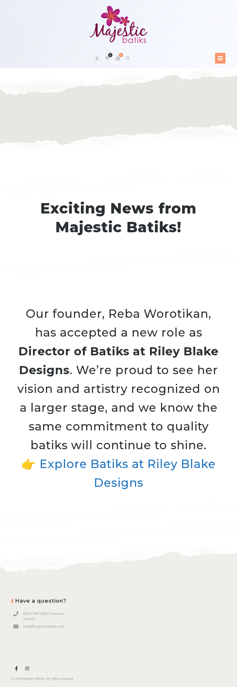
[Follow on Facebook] (16, 668)
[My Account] (97, 58)
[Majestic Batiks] (118, 25)
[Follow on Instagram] (27, 668)
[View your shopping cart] (118, 58)
